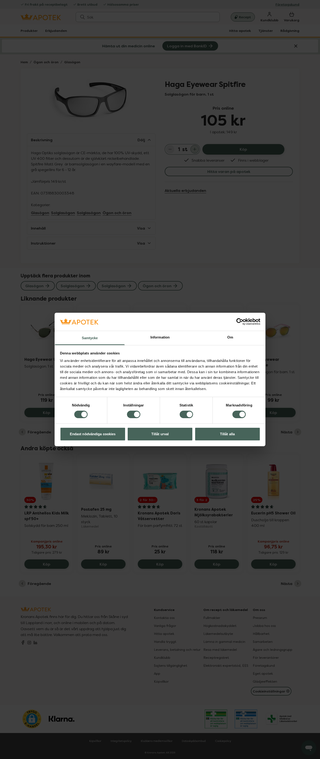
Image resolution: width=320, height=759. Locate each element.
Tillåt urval (160, 434)
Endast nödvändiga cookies (93, 434)
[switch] (133, 414)
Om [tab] (230, 337)
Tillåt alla (227, 434)
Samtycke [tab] (90, 338)
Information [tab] (160, 337)
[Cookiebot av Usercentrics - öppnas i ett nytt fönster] (239, 321)
